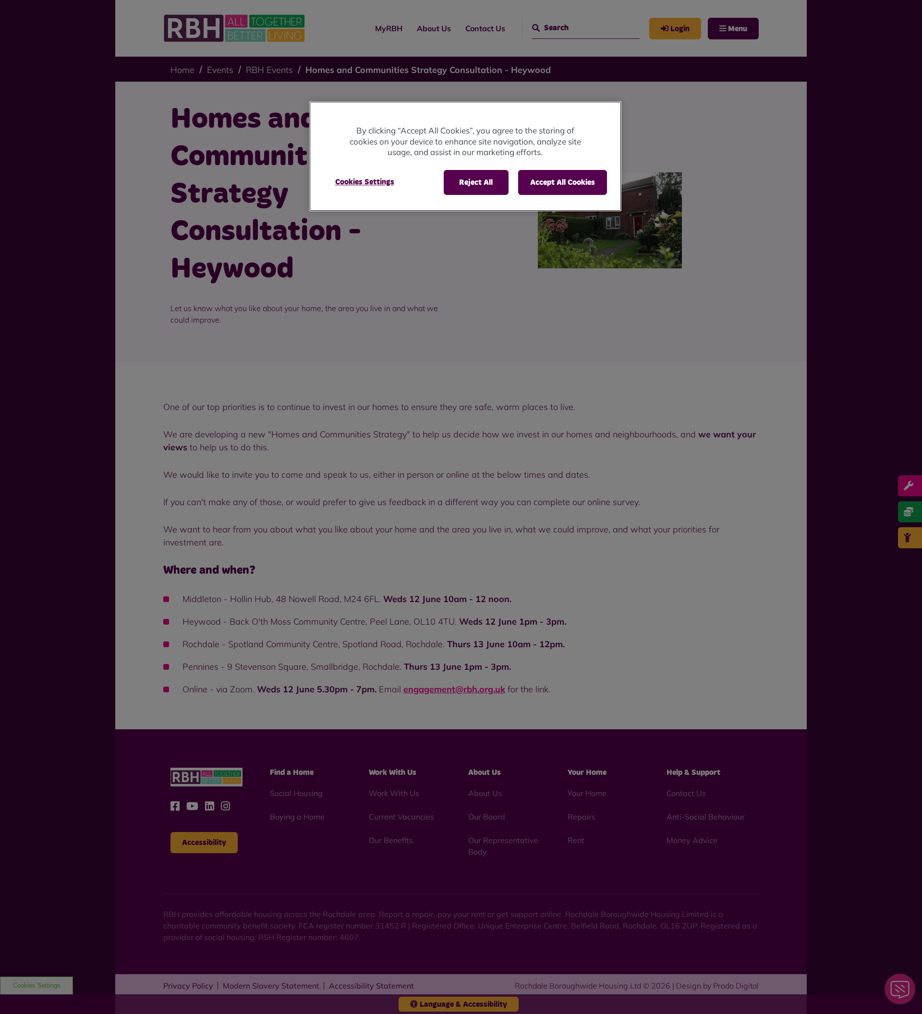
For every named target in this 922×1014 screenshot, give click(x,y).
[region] (465, 156)
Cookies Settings (364, 182)
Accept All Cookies (562, 182)
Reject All (476, 182)
